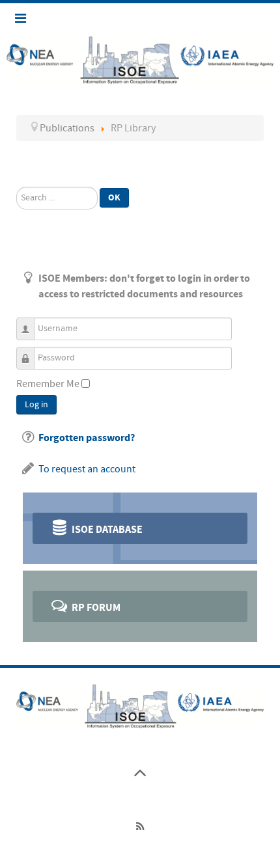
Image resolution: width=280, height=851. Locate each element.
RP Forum (95, 608)
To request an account (86, 469)
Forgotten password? (86, 438)
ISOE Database (106, 529)
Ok (114, 197)
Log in (36, 404)
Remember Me (47, 384)
